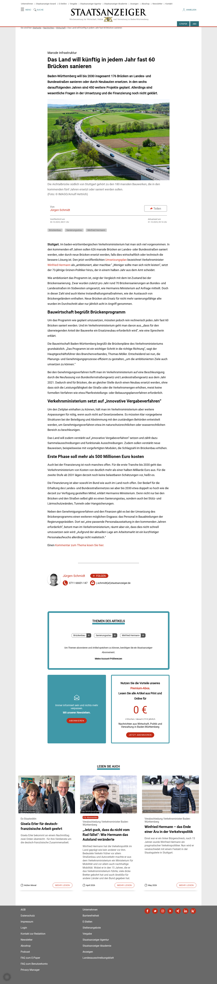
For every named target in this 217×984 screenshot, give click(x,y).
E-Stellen (63, 4)
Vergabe (73, 4)
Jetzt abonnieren (140, 735)
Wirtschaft (61, 28)
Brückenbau (79, 635)
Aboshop (145, 4)
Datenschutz (28, 915)
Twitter (155, 911)
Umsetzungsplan (116, 259)
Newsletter (157, 4)
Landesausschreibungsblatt (98, 957)
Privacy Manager (30, 969)
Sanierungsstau (103, 635)
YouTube (170, 911)
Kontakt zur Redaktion (33, 933)
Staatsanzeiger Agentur (90, 4)
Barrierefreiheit (91, 915)
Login (24, 927)
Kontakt (168, 4)
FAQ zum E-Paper (30, 957)
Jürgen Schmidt (60, 210)
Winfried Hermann (131, 635)
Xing (178, 911)
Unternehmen (27, 4)
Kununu (193, 911)
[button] (7, 977)
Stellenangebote (92, 927)
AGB (23, 909)
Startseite (37, 28)
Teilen (157, 208)
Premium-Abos (139, 688)
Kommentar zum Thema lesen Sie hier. (79, 545)
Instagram (163, 911)
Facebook (147, 911)
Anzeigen (134, 4)
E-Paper (183, 24)
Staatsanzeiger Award (46, 4)
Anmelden (191, 10)
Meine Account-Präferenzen (108, 658)
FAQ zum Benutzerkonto (34, 963)
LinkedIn (185, 911)
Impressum (27, 921)
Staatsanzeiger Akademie (115, 4)
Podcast (25, 951)
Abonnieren (76, 720)
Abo (194, 24)
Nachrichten (48, 28)
